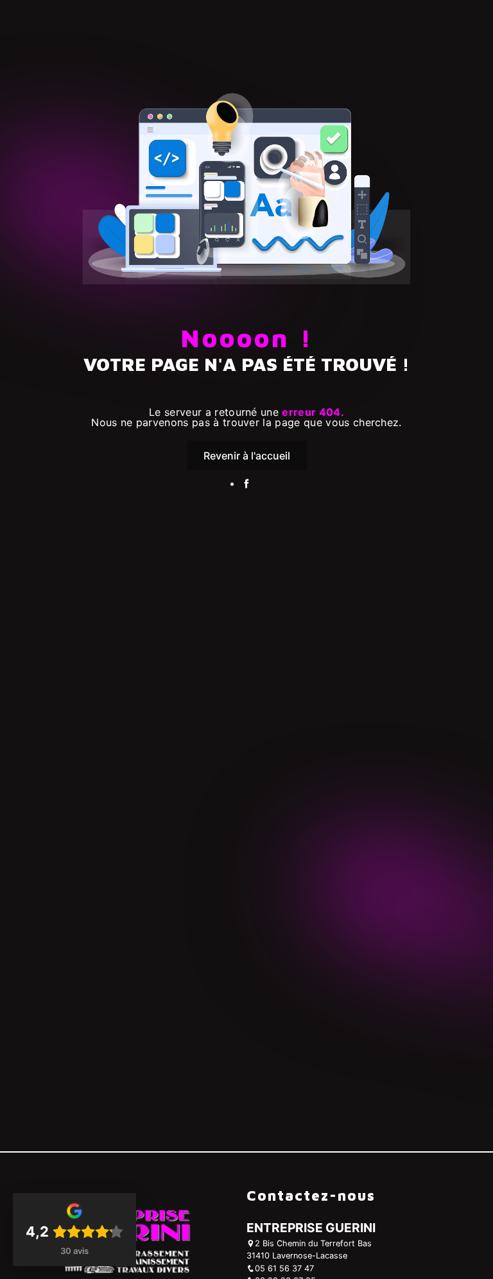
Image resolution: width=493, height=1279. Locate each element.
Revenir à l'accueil (246, 455)
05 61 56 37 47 (284, 1268)
